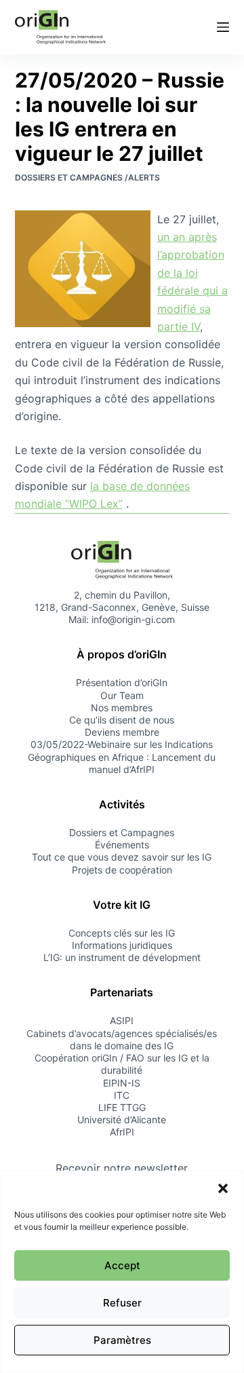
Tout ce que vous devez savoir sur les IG (121, 857)
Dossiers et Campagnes (121, 832)
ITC (121, 1095)
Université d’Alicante (121, 1119)
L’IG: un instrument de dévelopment (122, 957)
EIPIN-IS (121, 1083)
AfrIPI (122, 1131)
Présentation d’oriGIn (121, 682)
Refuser (122, 1302)
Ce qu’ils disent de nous (121, 720)
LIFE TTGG (122, 1107)
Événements (122, 844)
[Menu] (223, 27)
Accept (122, 1265)
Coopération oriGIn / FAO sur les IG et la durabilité (122, 1064)
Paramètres (122, 1340)
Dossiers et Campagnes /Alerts (87, 177)
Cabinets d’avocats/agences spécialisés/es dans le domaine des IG (121, 1039)
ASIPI (122, 1020)
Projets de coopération (122, 870)
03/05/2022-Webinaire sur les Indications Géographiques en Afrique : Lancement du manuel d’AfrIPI (122, 756)
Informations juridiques (122, 945)
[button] (223, 1188)
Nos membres (121, 707)
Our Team (122, 695)
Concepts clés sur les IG (121, 933)
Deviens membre (122, 732)
